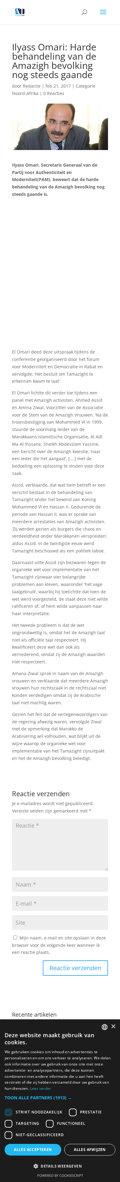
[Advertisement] (60, 277)
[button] (60, 1097)
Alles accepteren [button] (33, 1149)
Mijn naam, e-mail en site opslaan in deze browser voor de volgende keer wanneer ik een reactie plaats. (59, 945)
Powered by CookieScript (60, 1175)
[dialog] (60, 1100)
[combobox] (105, 1027)
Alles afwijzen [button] (90, 1149)
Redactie (32, 86)
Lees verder (40, 1088)
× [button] (113, 1026)
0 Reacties (53, 93)
